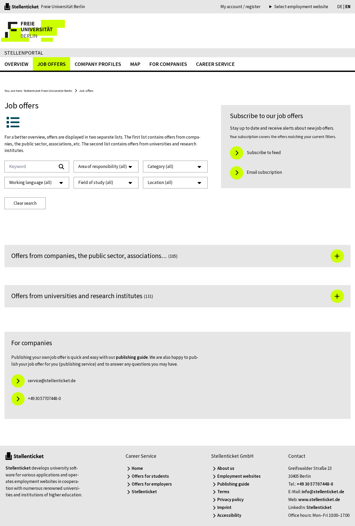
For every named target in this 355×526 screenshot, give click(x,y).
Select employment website (301, 6)
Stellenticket (18, 468)
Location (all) (160, 182)
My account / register (240, 6)
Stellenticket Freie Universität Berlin (48, 90)
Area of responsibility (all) (102, 166)
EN (348, 6)
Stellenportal (23, 52)
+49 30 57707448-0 (315, 484)
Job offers (86, 90)
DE (339, 6)
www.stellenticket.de (319, 499)
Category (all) (160, 166)
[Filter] (61, 166)
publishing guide (132, 357)
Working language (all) (30, 182)
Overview (16, 64)
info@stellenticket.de (323, 492)
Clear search (25, 203)
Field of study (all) (95, 182)
